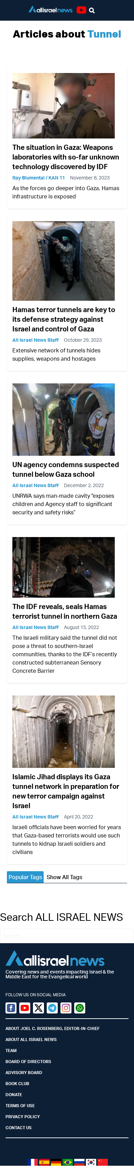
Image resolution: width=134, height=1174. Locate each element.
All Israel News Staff (35, 340)
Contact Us (18, 1127)
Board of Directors (28, 1061)
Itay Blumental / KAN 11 (38, 178)
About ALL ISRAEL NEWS (31, 1039)
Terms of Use (20, 1105)
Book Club (17, 1083)
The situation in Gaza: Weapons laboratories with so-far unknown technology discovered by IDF (65, 157)
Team (10, 1050)
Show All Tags (64, 877)
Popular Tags (25, 877)
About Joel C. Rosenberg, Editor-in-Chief (52, 1028)
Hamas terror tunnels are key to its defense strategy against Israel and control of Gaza (63, 319)
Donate (13, 1094)
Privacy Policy (22, 1116)
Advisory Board (23, 1072)
